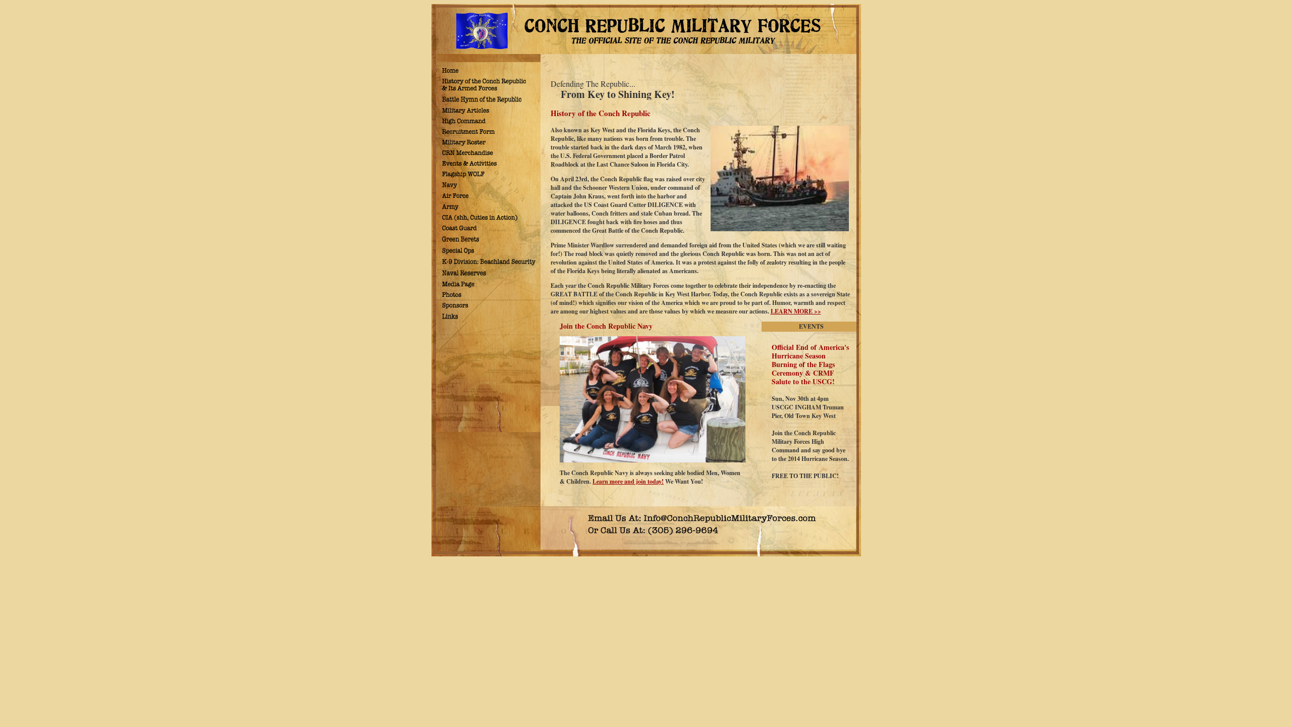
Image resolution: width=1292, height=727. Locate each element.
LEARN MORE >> (796, 311)
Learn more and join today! (628, 481)
